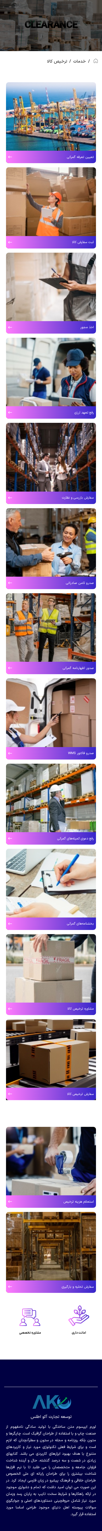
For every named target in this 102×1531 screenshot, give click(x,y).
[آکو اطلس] (50, 1402)
